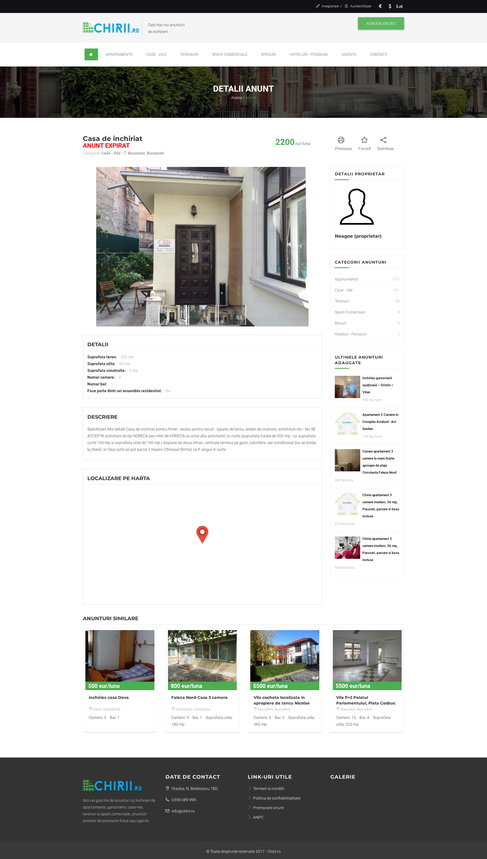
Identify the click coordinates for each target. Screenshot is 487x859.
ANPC (258, 817)
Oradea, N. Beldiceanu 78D (194, 788)
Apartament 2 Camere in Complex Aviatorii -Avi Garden (380, 422)
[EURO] (380, 6)
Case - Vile (156, 54)
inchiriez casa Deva (109, 697)
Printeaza (343, 148)
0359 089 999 (183, 800)
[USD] (390, 6)
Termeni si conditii (268, 788)
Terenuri (189, 54)
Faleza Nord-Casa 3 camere (199, 697)
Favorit (364, 148)
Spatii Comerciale (230, 54)
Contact (378, 54)
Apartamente (119, 54)
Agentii (349, 54)
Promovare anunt (268, 807)
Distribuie (385, 148)
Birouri (268, 54)
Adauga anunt (381, 23)
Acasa (236, 97)
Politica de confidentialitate (276, 798)
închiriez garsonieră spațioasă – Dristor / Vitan (377, 385)
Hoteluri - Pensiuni (309, 54)
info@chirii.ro (183, 811)
